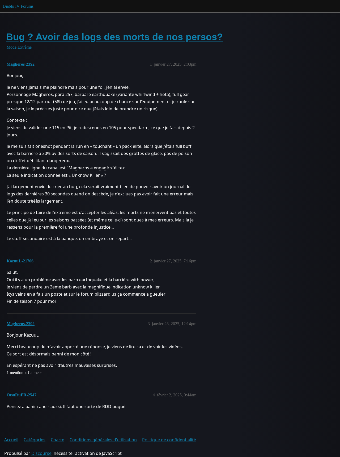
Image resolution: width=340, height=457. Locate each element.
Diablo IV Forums (18, 6)
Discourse (41, 453)
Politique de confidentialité (169, 440)
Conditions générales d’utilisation (103, 440)
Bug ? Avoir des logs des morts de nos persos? (114, 36)
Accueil (11, 440)
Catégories (34, 440)
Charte (57, 440)
